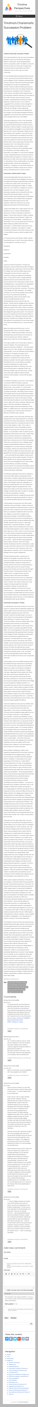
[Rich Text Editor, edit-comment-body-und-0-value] (19, 1281)
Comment (7, 1270)
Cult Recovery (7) (13, 1372)
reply (9, 1031)
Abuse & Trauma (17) (14, 1362)
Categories (10, 1360)
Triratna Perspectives (23, 1402)
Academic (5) (12, 1364)
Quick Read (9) (13, 1380)
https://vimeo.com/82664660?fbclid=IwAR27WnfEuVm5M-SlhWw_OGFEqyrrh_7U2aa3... (18, 1020)
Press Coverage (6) (14, 1378)
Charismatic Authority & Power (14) (18, 1368)
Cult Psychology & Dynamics (16, 984)
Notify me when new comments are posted (20, 1290)
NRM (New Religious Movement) (18, 987)
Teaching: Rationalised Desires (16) (18, 1390)
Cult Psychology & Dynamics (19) (17, 1370)
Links (8, 1356)
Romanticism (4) (13, 1382)
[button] (6, 1274)
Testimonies (10, 1358)
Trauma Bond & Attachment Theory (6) (19, 1392)
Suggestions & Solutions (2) (16, 1386)
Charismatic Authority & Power (17, 982)
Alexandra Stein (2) (14, 1366)
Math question (9, 1304)
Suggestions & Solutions (15, 992)
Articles (9, 1354)
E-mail (6, 1258)
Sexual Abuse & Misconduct (16, 989)
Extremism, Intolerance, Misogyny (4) (19, 1374)
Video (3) (11, 1394)
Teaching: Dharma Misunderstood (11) (19, 1388)
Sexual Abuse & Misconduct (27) (17, 1384)
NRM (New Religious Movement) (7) (18, 1376)
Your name (7, 1252)
